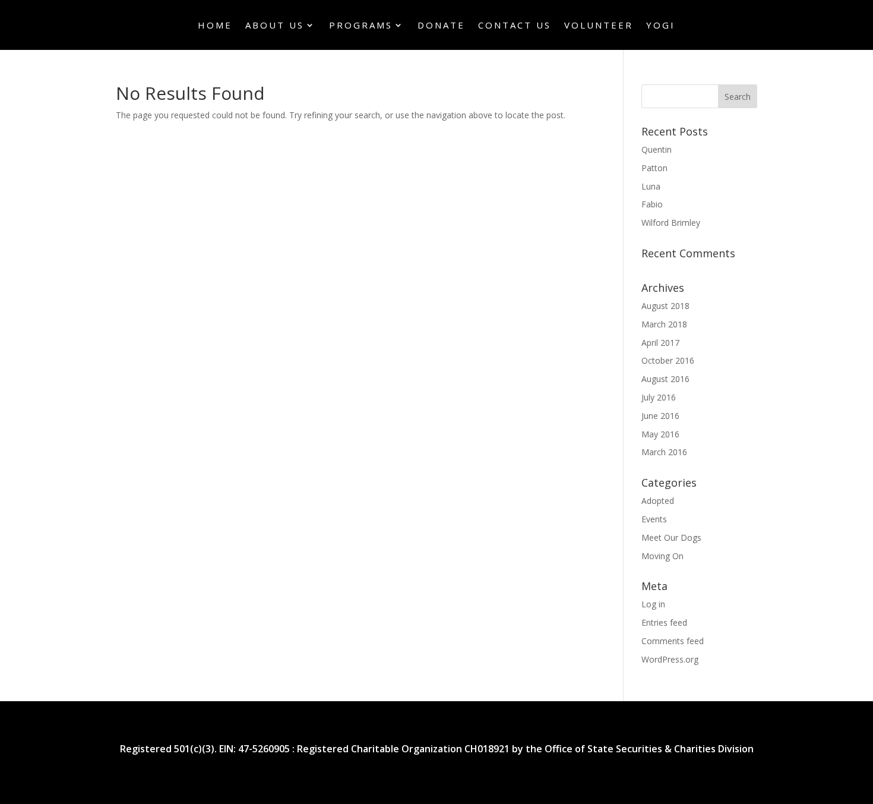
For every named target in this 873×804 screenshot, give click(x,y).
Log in (653, 604)
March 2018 (664, 324)
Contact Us (514, 26)
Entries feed (664, 622)
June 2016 (660, 415)
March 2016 (664, 452)
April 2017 (660, 342)
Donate (441, 26)
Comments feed (672, 641)
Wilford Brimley (670, 222)
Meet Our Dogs (671, 537)
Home (215, 26)
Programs (361, 26)
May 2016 (660, 434)
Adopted (657, 500)
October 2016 (667, 360)
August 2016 (665, 378)
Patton (654, 168)
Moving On (662, 556)
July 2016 (658, 397)
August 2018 (665, 305)
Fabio (652, 204)
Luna (650, 186)
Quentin (656, 149)
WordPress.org (669, 659)
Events (654, 519)
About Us (274, 26)
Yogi (660, 26)
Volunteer (598, 26)
